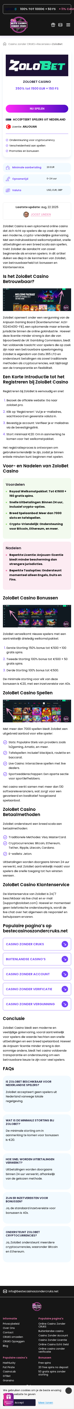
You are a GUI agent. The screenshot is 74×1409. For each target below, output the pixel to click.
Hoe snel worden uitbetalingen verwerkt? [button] (30, 1161)
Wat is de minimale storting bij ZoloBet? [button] (30, 1122)
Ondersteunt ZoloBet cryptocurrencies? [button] (23, 1233)
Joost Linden (41, 214)
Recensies (43, 44)
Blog (5, 1346)
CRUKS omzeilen (13, 1337)
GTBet (7, 1376)
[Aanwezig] (53, 25)
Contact (8, 1332)
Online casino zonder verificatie (51, 1350)
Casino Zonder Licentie (52, 1340)
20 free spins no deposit (53, 1367)
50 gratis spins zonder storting (52, 1373)
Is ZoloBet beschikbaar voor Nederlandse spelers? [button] (28, 1083)
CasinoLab (9, 1371)
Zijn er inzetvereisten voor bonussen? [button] (27, 1199)
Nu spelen (37, 109)
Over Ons (9, 1328)
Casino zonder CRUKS (21, 44)
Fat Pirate (9, 1367)
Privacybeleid (11, 1323)
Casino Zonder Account (53, 1335)
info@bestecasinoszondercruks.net (34, 1291)
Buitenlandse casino (51, 1331)
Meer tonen (45, 1402)
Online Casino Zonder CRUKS (51, 1325)
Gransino (8, 1380)
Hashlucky (9, 1363)
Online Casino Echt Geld (53, 1344)
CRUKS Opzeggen (14, 1341)
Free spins (44, 1363)
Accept (19, 1402)
